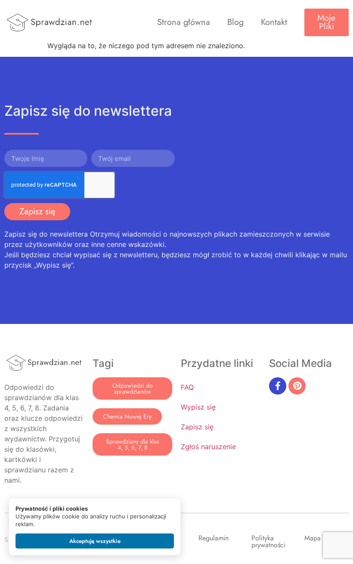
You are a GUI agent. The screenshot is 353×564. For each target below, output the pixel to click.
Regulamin (213, 538)
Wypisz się (198, 407)
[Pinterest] (297, 385)
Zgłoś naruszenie (208, 446)
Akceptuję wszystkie (95, 541)
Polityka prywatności (268, 541)
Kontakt (274, 22)
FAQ (187, 387)
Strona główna (183, 22)
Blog (235, 22)
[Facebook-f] (277, 385)
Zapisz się (197, 426)
